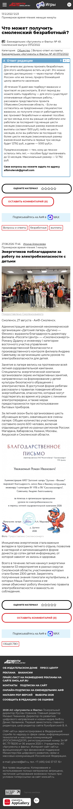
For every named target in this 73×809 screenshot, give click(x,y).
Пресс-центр (49, 667)
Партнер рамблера (32, 792)
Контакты (10, 685)
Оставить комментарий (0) (28, 201)
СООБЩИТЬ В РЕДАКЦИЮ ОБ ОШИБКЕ (28, 699)
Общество (23, 50)
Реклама (9, 672)
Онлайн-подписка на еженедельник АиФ (33, 690)
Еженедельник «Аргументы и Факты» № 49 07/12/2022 (35, 54)
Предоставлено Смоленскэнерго (22, 314)
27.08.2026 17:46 (11, 244)
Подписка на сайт (33, 685)
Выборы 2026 (44, 694)
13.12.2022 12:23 (10, 13)
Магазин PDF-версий (18, 694)
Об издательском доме (20, 667)
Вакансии (25, 672)
